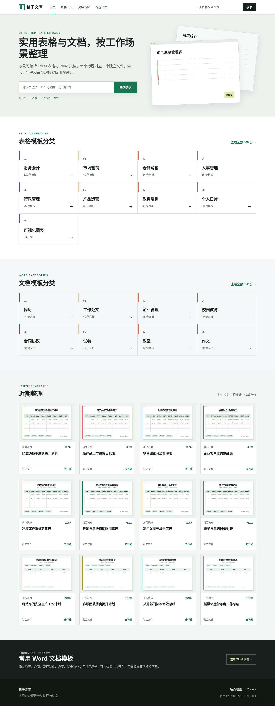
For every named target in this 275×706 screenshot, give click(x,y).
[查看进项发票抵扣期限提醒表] (107, 498)
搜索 (249, 7)
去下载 (67, 469)
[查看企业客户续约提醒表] (228, 423)
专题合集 (101, 7)
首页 (53, 7)
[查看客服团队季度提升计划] (107, 573)
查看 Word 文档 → (241, 659)
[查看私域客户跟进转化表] (47, 498)
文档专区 (84, 7)
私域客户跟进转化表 (36, 529)
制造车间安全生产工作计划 (41, 604)
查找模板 (125, 87)
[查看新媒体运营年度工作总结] (228, 573)
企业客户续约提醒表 (218, 453)
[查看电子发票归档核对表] (228, 498)
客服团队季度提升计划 (99, 604)
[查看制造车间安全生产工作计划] (47, 573)
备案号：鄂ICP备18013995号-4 (238, 696)
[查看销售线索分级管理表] (168, 423)
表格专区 (67, 7)
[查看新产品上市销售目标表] (107, 423)
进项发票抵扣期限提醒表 (100, 529)
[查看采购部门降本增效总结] (168, 573)
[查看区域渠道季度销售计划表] (47, 423)
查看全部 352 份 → (243, 284)
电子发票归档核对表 (218, 529)
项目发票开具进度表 (157, 529)
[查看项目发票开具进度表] (168, 498)
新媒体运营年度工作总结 (221, 604)
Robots (251, 689)
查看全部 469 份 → (243, 142)
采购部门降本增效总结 (159, 604)
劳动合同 (45, 98)
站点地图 (236, 689)
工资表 (33, 98)
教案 (56, 98)
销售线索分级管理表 (157, 453)
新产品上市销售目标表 (99, 453)
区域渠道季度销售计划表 (40, 453)
